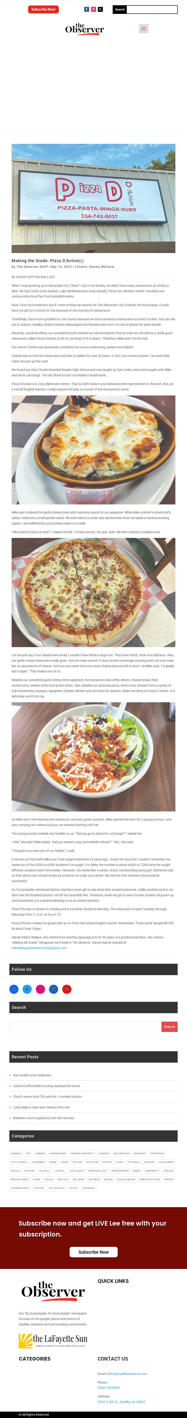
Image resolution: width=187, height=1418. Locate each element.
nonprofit (152, 1171)
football (134, 1162)
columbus (38, 1162)
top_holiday (56, 1188)
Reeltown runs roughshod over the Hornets (43, 1118)
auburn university (83, 1153)
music (137, 1171)
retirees (94, 1179)
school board (126, 1179)
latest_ (60, 1171)
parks (36, 1179)
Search (169, 1026)
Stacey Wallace (101, 267)
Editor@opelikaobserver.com (127, 1374)
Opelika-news (19, 1179)
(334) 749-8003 (109, 1388)
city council (19, 1162)
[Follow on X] (100, 9)
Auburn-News (57, 1153)
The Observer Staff (32, 267)
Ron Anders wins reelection (32, 1075)
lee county (77, 1171)
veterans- (89, 1188)
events (107, 1162)
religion (78, 1179)
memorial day (98, 1171)
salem (108, 1179)
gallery (149, 1162)
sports (168, 1179)
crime (53, 1162)
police (49, 1179)
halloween (166, 1162)
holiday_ (45, 1171)
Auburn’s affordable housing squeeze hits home (46, 1086)
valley (73, 1188)
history (29, 1171)
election (92, 1162)
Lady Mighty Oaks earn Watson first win (41, 1107)
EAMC (64, 1162)
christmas (157, 1153)
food (120, 1162)
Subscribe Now (93, 1252)
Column (81, 267)
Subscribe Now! (43, 9)
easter (77, 1162)
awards (104, 1153)
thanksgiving (20, 1188)
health (15, 1171)
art (28, 1153)
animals (16, 1153)
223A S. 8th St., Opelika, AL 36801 (121, 1402)
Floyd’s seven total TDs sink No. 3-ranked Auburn (47, 1096)
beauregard (122, 1153)
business (139, 1153)
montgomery (120, 1171)
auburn (40, 1153)
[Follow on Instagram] (93, 9)
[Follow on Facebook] (86, 9)
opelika (169, 1171)
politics (63, 1179)
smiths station (150, 1179)
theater (38, 1188)
